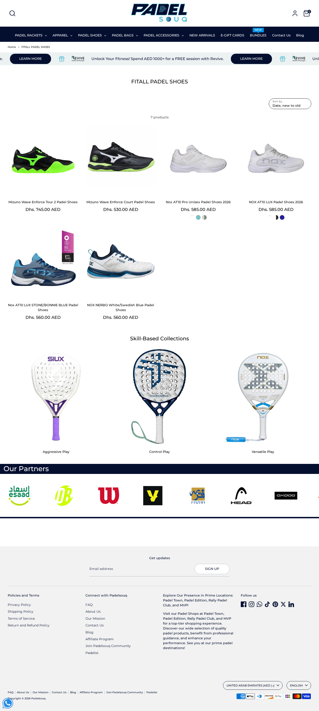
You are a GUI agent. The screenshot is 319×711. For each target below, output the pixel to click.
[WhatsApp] (259, 604)
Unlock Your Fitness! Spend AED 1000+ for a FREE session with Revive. (142, 59)
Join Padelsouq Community (108, 646)
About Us (93, 611)
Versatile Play (263, 452)
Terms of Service (21, 618)
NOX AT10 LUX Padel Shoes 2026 (276, 202)
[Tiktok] (267, 604)
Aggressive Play (56, 452)
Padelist (92, 653)
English (296, 685)
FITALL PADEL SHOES (35, 47)
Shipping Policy (20, 611)
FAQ (89, 605)
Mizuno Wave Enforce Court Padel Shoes (120, 202)
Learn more (236, 59)
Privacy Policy (19, 605)
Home (12, 47)
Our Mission (95, 618)
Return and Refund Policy (29, 625)
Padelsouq (38, 698)
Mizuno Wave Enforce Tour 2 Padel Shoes (43, 202)
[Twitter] (283, 604)
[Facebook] (243, 604)
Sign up (212, 569)
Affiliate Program (99, 639)
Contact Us (94, 625)
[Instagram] (251, 604)
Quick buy (43, 187)
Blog (89, 632)
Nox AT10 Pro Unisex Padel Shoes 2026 (198, 202)
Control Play (159, 452)
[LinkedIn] (291, 604)
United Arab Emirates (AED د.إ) (250, 685)
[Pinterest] (275, 604)
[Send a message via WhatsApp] (7, 703)
